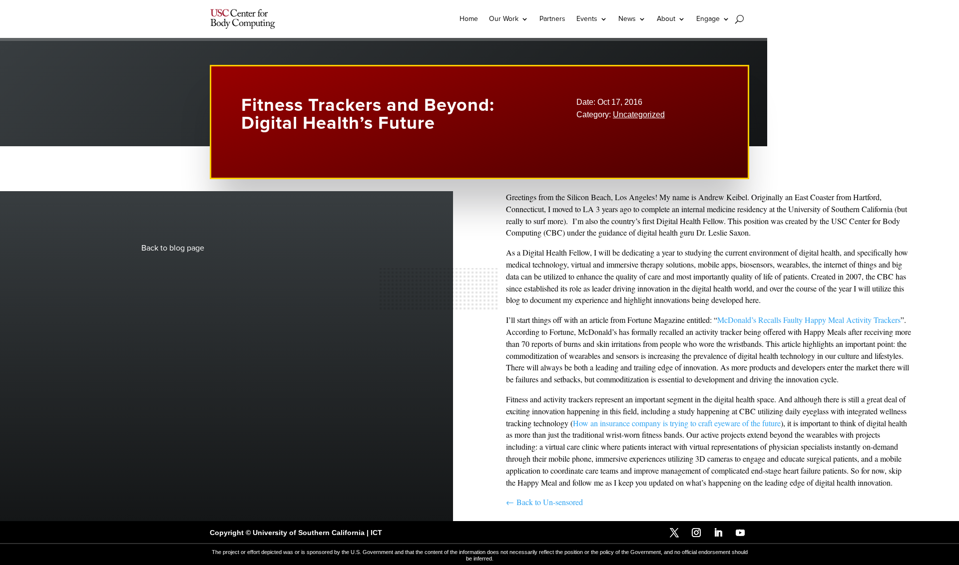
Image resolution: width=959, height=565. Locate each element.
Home (469, 18)
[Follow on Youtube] (740, 533)
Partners (552, 18)
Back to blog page (172, 248)
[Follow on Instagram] (696, 533)
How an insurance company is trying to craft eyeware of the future (677, 423)
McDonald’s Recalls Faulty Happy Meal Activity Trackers (809, 319)
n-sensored (566, 502)
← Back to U (527, 502)
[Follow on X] (674, 533)
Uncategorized (639, 114)
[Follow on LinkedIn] (718, 533)
